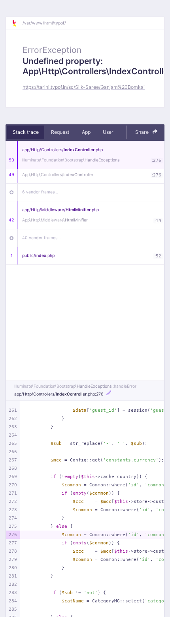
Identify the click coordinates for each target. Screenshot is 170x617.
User (108, 132)
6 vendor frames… (40, 192)
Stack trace (26, 132)
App (86, 132)
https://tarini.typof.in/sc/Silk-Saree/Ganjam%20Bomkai (84, 87)
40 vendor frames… (41, 237)
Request (60, 132)
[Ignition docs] (17, 23)
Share (142, 132)
